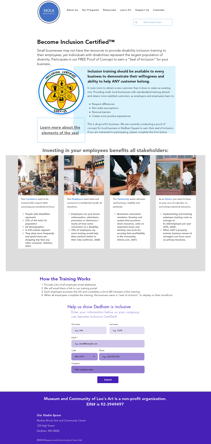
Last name (114, 324)
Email (74, 338)
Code (74, 350)
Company (76, 363)
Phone (101, 350)
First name (76, 324)
